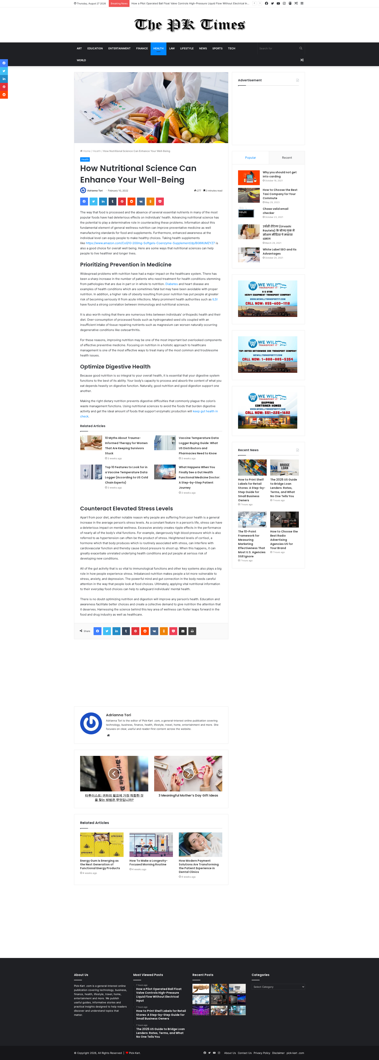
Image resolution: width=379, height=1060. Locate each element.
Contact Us (245, 1052)
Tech (231, 48)
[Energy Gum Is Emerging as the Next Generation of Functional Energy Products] (102, 844)
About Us (230, 1052)
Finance (142, 48)
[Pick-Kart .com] (189, 25)
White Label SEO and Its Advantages (279, 251)
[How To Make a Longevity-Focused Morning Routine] (151, 844)
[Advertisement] (151, 672)
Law (172, 48)
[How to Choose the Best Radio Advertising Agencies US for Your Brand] (284, 520)
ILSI (215, 299)
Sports (217, 48)
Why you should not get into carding (280, 174)
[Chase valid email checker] (249, 214)
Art (79, 48)
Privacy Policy (262, 1052)
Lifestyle (187, 48)
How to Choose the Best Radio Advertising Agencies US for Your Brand (284, 540)
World (81, 60)
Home (87, 151)
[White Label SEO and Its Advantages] (249, 254)
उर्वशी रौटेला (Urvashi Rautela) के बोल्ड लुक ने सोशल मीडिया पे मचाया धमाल (279, 232)
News (203, 48)
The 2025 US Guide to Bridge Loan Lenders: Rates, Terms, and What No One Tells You (283, 488)
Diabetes (171, 284)
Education (95, 48)
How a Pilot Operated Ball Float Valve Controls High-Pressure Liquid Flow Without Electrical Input (191, 3)
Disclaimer (278, 1052)
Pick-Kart (134, 1052)
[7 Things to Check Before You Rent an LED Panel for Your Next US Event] (200, 1010)
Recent (287, 157)
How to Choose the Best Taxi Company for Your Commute (280, 194)
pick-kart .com (295, 1052)
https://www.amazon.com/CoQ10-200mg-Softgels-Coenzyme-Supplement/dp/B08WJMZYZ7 (150, 243)
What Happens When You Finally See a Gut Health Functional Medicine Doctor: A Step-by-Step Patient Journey (199, 477)
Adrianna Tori (95, 190)
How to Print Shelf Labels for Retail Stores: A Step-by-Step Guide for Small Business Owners (251, 490)
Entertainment (119, 48)
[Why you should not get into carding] (249, 177)
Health (158, 48)
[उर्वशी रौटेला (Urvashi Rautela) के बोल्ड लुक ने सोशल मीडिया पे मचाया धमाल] (249, 231)
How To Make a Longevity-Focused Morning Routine (148, 862)
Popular (250, 157)
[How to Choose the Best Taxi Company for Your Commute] (249, 195)
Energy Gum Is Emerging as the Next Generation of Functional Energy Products (100, 864)
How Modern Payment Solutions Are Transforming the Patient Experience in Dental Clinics (199, 866)
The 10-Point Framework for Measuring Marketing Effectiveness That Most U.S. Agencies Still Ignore (251, 544)
